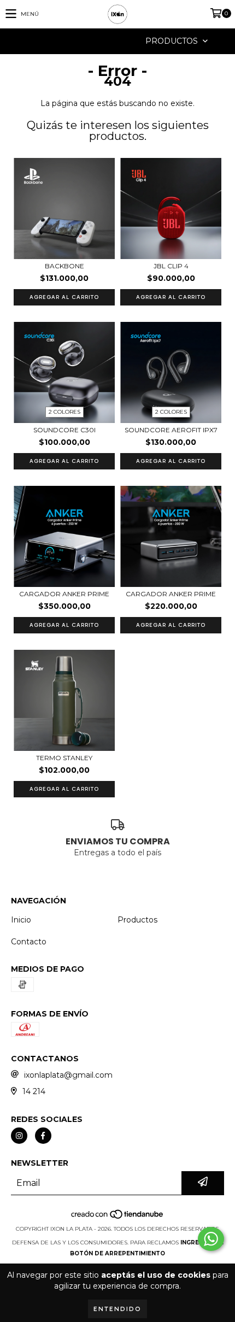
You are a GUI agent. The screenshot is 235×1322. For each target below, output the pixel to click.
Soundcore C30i (64, 430)
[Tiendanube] (118, 1217)
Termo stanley (64, 758)
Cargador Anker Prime (64, 594)
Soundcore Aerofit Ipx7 (171, 430)
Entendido (117, 1309)
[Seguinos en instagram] (19, 1135)
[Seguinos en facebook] (43, 1135)
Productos (137, 920)
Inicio (21, 920)
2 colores (64, 411)
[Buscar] (101, 41)
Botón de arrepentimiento (117, 1253)
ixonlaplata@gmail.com (68, 1075)
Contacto (28, 942)
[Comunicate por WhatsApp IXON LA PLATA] (211, 1239)
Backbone (64, 266)
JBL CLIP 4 (171, 266)
